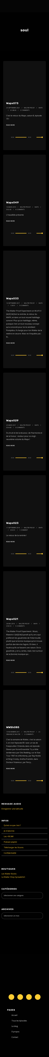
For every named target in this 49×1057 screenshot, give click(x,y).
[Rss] (38, 997)
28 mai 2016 (10, 624)
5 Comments (20, 626)
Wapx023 (12, 523)
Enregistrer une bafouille (12, 809)
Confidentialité (10, 853)
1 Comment (23, 530)
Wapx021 (12, 619)
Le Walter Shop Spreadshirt (13, 877)
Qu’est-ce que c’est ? (12, 825)
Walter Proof (29, 108)
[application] (24, 137)
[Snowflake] (11, 997)
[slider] (39, 139)
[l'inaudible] (7, 6)
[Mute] (35, 137)
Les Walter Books (9, 873)
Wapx (41, 108)
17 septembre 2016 (13, 528)
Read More (10, 125)
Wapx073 (12, 103)
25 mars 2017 (11, 425)
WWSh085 (12, 727)
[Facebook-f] (20, 997)
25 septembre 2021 (13, 108)
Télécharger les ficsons (13, 847)
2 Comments (24, 110)
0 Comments (24, 305)
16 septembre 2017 (13, 303)
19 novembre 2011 (13, 732)
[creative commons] (8, 929)
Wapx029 (12, 420)
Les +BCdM (8, 836)
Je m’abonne (9, 831)
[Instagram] (29, 997)
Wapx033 (12, 298)
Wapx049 (12, 202)
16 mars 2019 (11, 207)
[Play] (7, 137)
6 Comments (20, 209)
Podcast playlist (10, 842)
